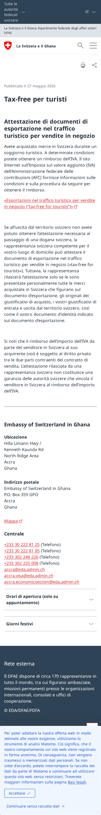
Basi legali (77, 782)
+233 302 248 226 (21, 557)
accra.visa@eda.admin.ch (28, 575)
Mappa (11, 521)
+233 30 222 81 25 (22, 544)
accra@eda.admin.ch (24, 569)
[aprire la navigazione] (93, 45)
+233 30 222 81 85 (22, 551)
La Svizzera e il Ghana (36, 46)
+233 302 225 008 (21, 563)
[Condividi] (94, 65)
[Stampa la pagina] (83, 65)
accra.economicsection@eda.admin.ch (41, 582)
